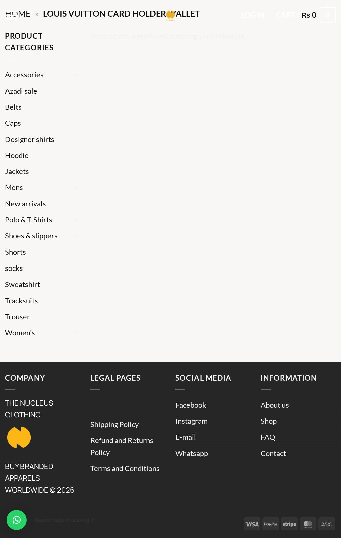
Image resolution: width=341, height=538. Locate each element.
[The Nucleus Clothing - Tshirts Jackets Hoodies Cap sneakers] (170, 15)
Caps (13, 122)
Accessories (24, 74)
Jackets (17, 171)
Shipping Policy (114, 424)
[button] (12, 15)
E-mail (185, 436)
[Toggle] (76, 74)
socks (14, 268)
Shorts (15, 251)
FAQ (268, 436)
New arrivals (25, 203)
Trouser (17, 316)
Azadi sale (21, 90)
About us (275, 404)
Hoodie (17, 155)
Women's (20, 332)
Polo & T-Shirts (28, 219)
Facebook (190, 404)
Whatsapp (191, 453)
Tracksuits (21, 300)
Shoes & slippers (31, 235)
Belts (13, 106)
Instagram (191, 420)
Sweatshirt (22, 284)
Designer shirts (29, 139)
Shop (269, 420)
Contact (273, 453)
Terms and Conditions (125, 468)
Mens (14, 187)
